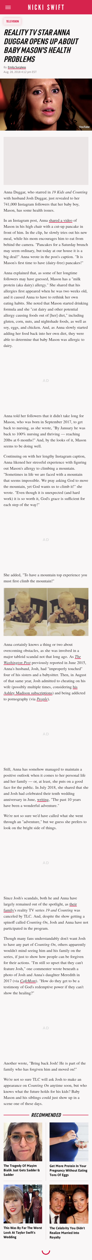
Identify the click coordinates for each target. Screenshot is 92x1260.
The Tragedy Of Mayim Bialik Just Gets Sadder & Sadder (22, 1170)
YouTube (84, 127)
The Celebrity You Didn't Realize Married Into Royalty (67, 1232)
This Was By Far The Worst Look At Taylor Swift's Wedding (23, 1232)
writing (43, 799)
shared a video (60, 220)
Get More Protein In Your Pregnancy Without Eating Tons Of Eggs (68, 1170)
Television (12, 21)
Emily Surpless (17, 67)
